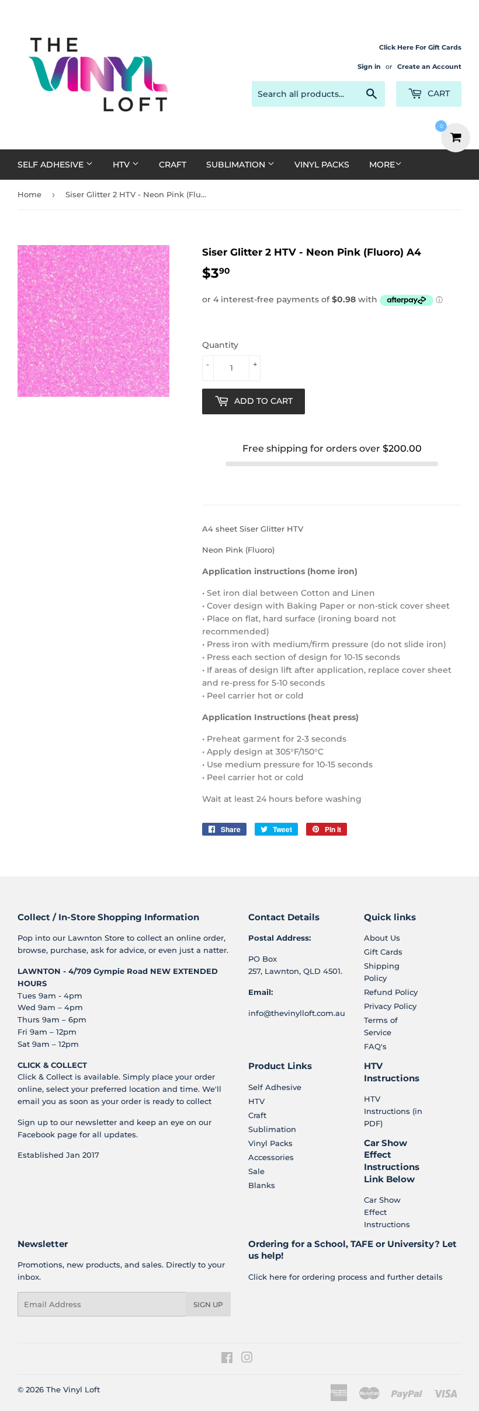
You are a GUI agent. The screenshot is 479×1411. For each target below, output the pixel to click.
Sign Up (208, 1304)
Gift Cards (383, 951)
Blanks (261, 1185)
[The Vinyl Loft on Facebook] (227, 1359)
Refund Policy (391, 992)
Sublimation (237, 164)
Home (29, 194)
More (382, 164)
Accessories (271, 1157)
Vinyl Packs (321, 164)
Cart (437, 93)
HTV (122, 164)
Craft (172, 164)
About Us (382, 937)
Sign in (369, 66)
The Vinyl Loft (73, 1389)
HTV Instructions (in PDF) (393, 1111)
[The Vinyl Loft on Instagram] (247, 1359)
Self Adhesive (52, 164)
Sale (256, 1171)
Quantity (220, 345)
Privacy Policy (390, 1006)
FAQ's (375, 1046)
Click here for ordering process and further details (345, 1276)
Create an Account (429, 66)
